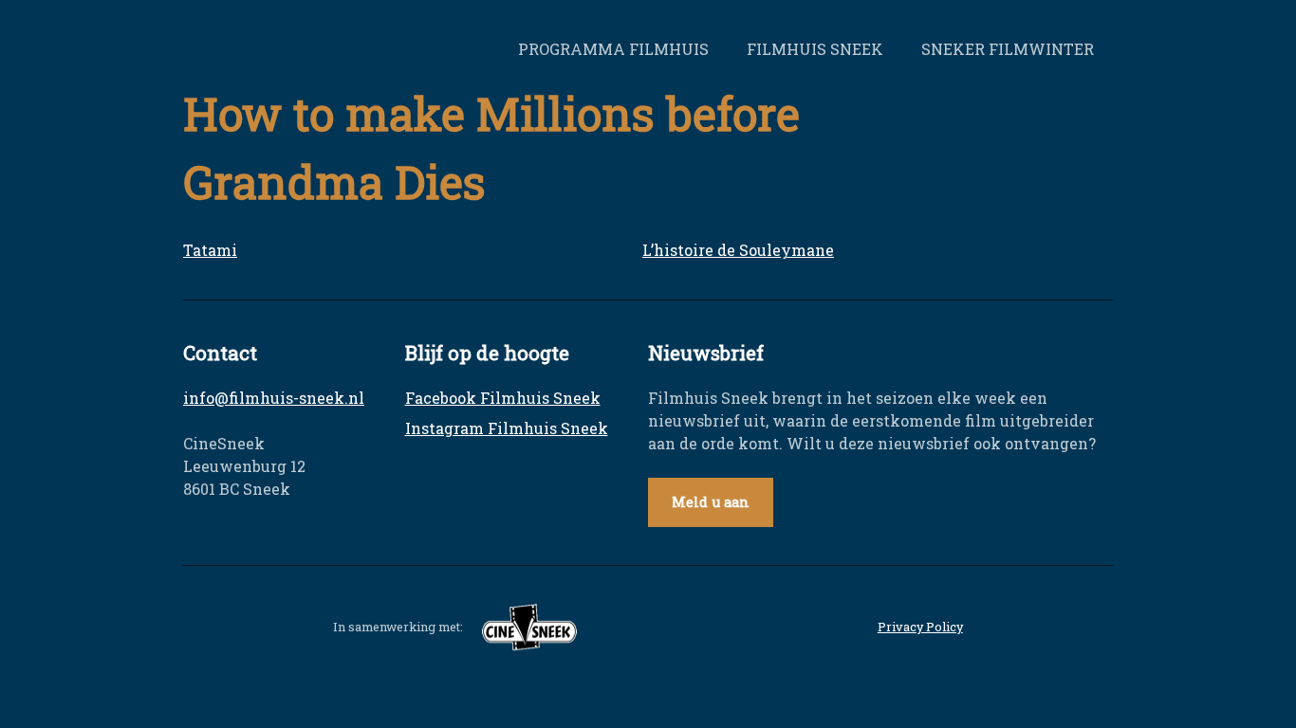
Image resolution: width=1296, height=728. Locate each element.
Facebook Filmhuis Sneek (503, 398)
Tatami (210, 250)
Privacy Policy (920, 626)
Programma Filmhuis (613, 49)
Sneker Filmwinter (1007, 49)
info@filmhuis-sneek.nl (273, 398)
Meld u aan (711, 502)
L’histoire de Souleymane (738, 250)
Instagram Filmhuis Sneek (506, 428)
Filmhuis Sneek (815, 49)
